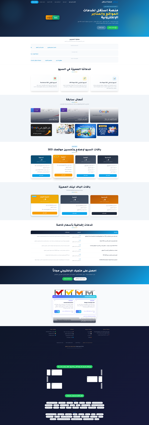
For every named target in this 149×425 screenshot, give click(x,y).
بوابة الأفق (100, 416)
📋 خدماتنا (90, 333)
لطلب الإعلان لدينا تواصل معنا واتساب (74, 395)
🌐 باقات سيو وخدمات (70, 337)
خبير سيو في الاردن (50, 416)
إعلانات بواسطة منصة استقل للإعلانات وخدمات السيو (88, 290)
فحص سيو (96, 419)
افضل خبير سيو (72, 2)
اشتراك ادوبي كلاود (83, 407)
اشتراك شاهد (82, 402)
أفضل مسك (72, 405)
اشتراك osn (62, 407)
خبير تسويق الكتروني (85, 416)
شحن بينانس (69, 407)
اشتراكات (76, 402)
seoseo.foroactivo (68, 302)
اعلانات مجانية (81, 414)
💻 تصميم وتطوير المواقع (69, 333)
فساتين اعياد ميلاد (100, 407)
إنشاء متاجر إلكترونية (60, 342)
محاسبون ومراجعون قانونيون (97, 402)
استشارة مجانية (67, 278)
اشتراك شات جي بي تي (64, 405)
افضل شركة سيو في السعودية (51, 414)
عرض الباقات (101, 27)
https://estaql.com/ (89, 302)
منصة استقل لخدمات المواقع (87, 342)
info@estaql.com (51, 333)
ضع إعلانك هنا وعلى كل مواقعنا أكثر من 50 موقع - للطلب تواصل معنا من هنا (74, 366)
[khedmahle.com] (74, 292)
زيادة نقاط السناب (62, 402)
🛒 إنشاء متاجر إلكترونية (70, 335)
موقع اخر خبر (35, 60)
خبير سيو (64, 2)
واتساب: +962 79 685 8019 (50, 331)
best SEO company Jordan (88, 419)
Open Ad (79, 311)
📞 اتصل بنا (90, 335)
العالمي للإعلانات (60, 414)
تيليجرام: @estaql (51, 335)
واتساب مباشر (112, 27)
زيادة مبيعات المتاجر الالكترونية (52, 402)
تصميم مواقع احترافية (69, 342)
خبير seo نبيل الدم (77, 416)
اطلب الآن (108, 175)
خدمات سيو (88, 414)
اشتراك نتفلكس (75, 407)
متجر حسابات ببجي (49, 407)
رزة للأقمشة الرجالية (92, 407)
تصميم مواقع (57, 416)
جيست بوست (42, 2)
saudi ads (75, 414)
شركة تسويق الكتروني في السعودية (97, 405)
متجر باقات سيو (53, 419)
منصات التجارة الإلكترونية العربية (66, 416)
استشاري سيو (57, 2)
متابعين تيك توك (69, 402)
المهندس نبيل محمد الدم (86, 405)
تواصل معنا (34, 2)
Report (54, 296)
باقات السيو (49, 2)
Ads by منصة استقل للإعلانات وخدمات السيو (90, 316)
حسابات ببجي (56, 407)
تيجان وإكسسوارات (49, 405)
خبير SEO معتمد (77, 342)
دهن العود (78, 405)
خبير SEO (93, 414)
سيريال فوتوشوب (100, 414)
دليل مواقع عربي (68, 414)
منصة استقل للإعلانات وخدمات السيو (63, 419)
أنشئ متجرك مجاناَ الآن (80, 278)
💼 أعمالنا (90, 337)
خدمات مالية (88, 402)
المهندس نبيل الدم (94, 416)
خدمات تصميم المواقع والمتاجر (77, 419)
